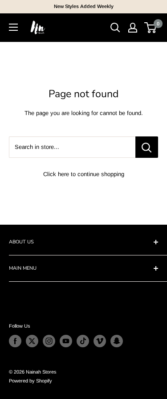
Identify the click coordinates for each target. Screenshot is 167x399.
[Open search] (115, 28)
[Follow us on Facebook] (15, 341)
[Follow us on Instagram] (49, 341)
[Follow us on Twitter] (32, 341)
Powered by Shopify (30, 380)
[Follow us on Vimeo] (100, 341)
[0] (150, 27)
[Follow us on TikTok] (83, 341)
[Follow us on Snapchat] (116, 341)
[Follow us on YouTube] (66, 341)
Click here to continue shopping (83, 174)
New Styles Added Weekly (84, 6)
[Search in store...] (146, 147)
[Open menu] (13, 27)
